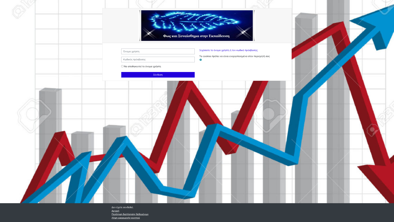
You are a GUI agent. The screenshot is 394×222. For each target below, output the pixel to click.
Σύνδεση (158, 74)
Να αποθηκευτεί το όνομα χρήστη (142, 66)
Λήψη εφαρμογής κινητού (126, 217)
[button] (201, 60)
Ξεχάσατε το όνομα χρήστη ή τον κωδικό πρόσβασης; (228, 50)
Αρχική (115, 210)
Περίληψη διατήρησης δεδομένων (130, 214)
